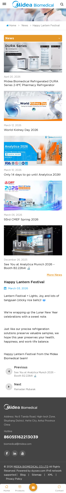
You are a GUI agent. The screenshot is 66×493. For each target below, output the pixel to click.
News (24, 25)
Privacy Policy (14, 478)
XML (50, 474)
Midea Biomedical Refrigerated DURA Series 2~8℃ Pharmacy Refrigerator (31, 83)
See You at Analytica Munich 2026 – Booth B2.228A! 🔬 (29, 266)
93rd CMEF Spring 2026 (21, 219)
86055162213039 (21, 437)
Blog (23, 474)
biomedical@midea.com (17, 444)
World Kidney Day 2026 (21, 130)
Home (12, 25)
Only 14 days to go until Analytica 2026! (32, 174)
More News (54, 274)
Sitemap (36, 474)
